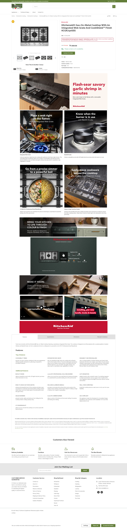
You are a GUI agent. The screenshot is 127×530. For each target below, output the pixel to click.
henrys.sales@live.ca (103, 488)
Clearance (77, 496)
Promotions (35, 486)
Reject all (95, 525)
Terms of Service (37, 491)
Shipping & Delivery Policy (39, 496)
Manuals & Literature (102, 337)
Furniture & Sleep (25, 12)
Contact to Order (68, 53)
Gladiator (56, 488)
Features (25, 337)
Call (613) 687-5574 (103, 485)
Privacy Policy (36, 493)
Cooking (77, 481)
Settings (85, 525)
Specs (50, 337)
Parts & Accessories (80, 491)
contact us (72, 49)
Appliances (14, 12)
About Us (35, 484)
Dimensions (76, 337)
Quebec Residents (37, 500)
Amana (55, 498)
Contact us (35, 481)
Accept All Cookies (108, 525)
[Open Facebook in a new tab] (98, 492)
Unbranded (56, 486)
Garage (77, 493)
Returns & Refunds (37, 488)
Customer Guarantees (38, 498)
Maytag (56, 491)
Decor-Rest (57, 496)
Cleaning (77, 484)
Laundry (77, 488)
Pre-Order (77, 498)
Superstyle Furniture (59, 500)
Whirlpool (56, 484)
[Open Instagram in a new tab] (102, 492)
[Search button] (113, 6)
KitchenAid (56, 481)
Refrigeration (78, 486)
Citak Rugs (56, 493)
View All (56, 505)
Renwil (55, 503)
